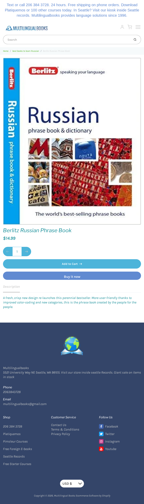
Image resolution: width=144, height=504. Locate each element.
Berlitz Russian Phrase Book (56, 51)
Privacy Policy (60, 434)
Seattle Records (14, 456)
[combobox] (66, 39)
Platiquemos (12, 434)
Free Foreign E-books (17, 449)
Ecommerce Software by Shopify (93, 495)
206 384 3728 (12, 426)
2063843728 (12, 392)
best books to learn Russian (25, 51)
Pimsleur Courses (15, 441)
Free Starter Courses (17, 464)
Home (5, 51)
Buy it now (72, 277)
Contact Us (58, 425)
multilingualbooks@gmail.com (24, 404)
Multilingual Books (64, 495)
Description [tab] (11, 287)
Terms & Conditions (65, 429)
